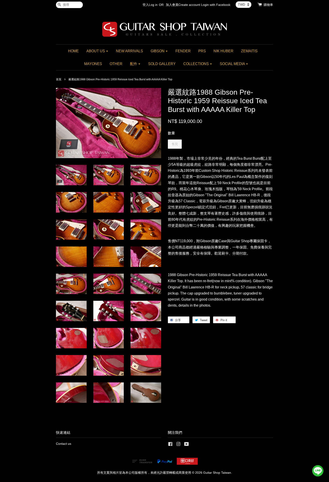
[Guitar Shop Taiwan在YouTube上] (186, 445)
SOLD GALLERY (162, 64)
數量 (171, 133)
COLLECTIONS (196, 64)
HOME (73, 51)
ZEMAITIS (249, 51)
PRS (202, 51)
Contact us (63, 443)
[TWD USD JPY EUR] (243, 4)
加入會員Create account (183, 5)
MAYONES (93, 64)
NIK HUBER (223, 51)
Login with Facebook (215, 5)
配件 (134, 64)
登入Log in (150, 5)
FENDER (183, 51)
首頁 (58, 79)
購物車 (268, 5)
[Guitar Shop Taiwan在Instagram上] (178, 445)
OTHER (116, 64)
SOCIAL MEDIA (233, 64)
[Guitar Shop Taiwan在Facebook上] (170, 445)
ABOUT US (96, 51)
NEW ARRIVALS (129, 51)
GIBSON (158, 51)
